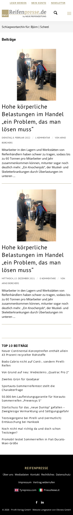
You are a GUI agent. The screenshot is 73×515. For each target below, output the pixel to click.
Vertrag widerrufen (44, 482)
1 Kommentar (42, 137)
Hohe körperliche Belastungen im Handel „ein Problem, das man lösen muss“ (33, 118)
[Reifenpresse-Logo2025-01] (24, 13)
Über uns (8, 474)
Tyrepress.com (27, 490)
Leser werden (18, 2)
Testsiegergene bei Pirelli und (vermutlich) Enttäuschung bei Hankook (31, 420)
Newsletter (58, 2)
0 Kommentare (48, 278)
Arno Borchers (10, 283)
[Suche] (56, 13)
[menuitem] (18, 3)
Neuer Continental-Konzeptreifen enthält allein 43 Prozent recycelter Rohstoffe (35, 353)
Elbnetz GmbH (63, 509)
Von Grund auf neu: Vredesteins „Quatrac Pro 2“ (35, 372)
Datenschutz (63, 474)
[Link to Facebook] (37, 502)
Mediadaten (22, 474)
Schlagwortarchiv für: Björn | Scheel (25, 27)
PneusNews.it (52, 490)
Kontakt (35, 474)
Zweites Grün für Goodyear (21, 379)
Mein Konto (38, 2)
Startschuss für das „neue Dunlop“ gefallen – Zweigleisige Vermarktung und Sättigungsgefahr (35, 409)
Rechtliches (47, 474)
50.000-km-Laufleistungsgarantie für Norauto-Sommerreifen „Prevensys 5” (34, 398)
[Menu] (69, 13)
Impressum (25, 482)
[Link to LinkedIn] (42, 502)
